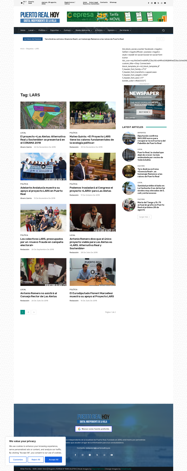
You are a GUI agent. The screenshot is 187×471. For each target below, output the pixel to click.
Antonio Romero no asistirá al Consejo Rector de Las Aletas (38, 295)
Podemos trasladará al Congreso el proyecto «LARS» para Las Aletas (91, 189)
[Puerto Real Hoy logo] (93, 418)
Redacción (74, 147)
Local (23, 133)
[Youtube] (165, 3)
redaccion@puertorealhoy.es (98, 448)
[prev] (158, 39)
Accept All (53, 459)
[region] (35, 451)
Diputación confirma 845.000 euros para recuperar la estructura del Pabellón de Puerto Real (152, 140)
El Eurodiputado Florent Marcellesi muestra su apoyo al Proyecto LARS (92, 295)
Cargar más (143, 217)
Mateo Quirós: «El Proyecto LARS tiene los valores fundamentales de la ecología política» (92, 139)
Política (73, 133)
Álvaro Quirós (26, 147)
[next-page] (34, 312)
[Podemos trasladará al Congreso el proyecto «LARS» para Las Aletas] (93, 166)
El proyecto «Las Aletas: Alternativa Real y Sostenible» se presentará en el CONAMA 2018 (42, 139)
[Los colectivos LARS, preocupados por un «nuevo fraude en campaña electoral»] (43, 218)
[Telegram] (155, 3)
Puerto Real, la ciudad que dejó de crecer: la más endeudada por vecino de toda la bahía (151, 156)
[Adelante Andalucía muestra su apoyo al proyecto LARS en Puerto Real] (43, 166)
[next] (162, 39)
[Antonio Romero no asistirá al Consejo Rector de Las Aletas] (43, 272)
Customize (18, 459)
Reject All (36, 459)
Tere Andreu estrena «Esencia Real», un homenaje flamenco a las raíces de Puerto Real (150, 173)
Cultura (141, 166)
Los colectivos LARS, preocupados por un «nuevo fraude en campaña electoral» (41, 242)
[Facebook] (148, 3)
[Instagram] (151, 3)
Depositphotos (98, 469)
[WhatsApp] (161, 3)
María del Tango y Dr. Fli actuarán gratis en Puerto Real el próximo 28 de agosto (151, 206)
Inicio (22, 48)
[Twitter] (158, 3)
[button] (163, 30)
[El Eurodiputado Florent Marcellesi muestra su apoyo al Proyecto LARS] (93, 272)
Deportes (142, 133)
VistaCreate (126, 469)
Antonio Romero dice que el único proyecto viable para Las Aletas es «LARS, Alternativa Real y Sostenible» (91, 243)
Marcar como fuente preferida (95, 429)
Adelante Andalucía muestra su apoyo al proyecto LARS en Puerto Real (41, 191)
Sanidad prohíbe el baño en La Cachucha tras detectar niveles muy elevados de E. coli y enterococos (90, 39)
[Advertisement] (68, 71)
